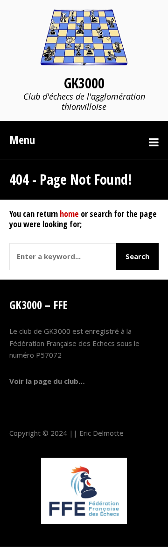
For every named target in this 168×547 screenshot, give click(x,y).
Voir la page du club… (47, 381)
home (69, 213)
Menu (22, 139)
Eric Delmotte (101, 433)
